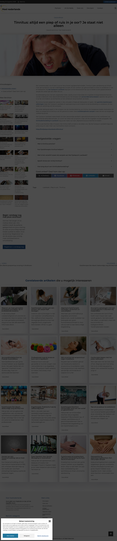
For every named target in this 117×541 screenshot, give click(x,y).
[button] (50, 521)
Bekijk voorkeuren (43, 536)
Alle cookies (10, 536)
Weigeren (27, 536)
